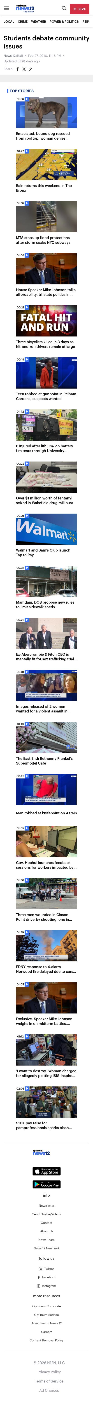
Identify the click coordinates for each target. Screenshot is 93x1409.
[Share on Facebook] (17, 69)
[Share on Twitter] (24, 69)
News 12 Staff (13, 55)
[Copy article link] (30, 69)
